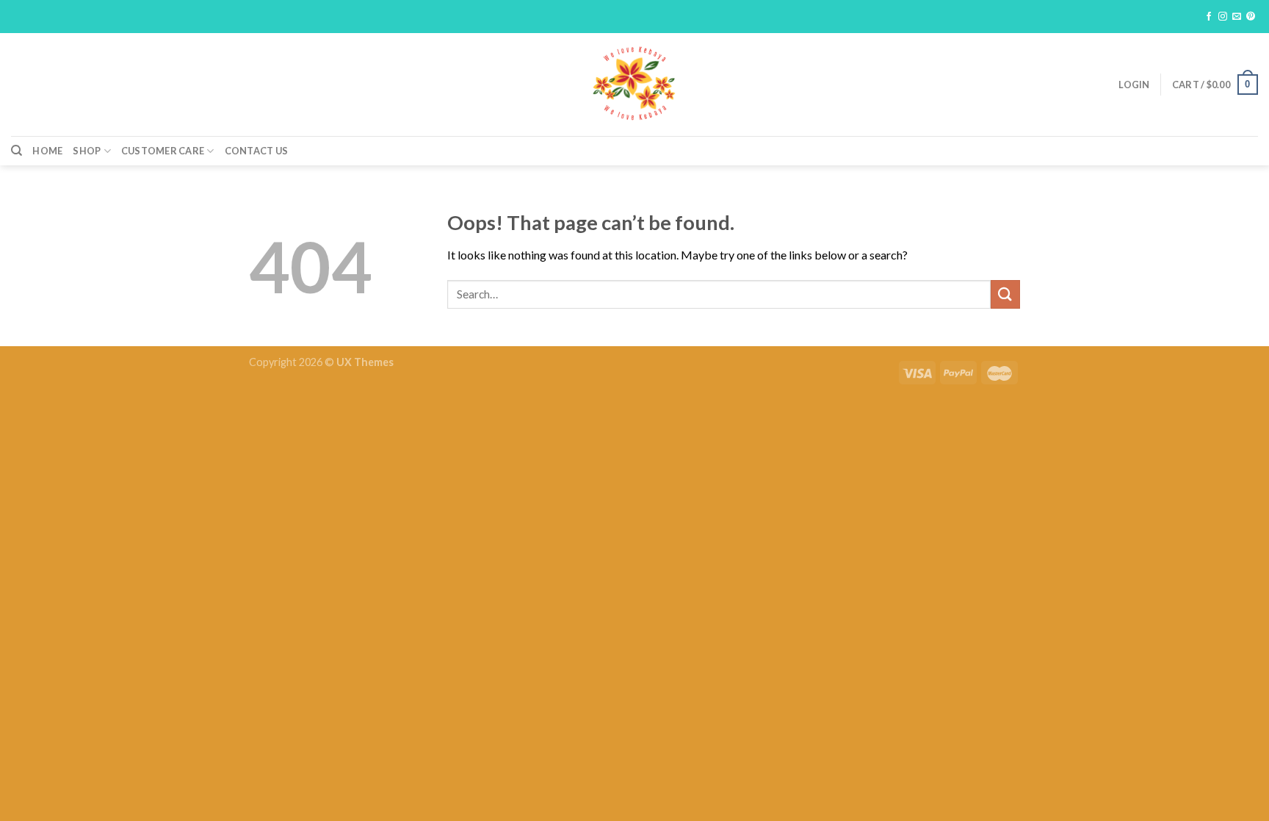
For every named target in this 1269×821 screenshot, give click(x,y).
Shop (87, 151)
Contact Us (257, 151)
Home (47, 151)
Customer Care (162, 151)
